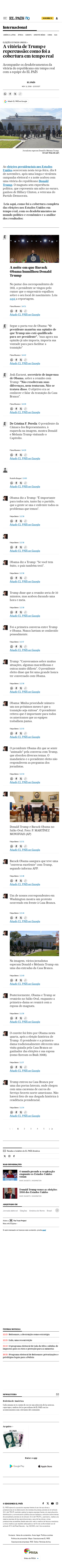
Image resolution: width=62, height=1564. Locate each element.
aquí (44, 1230)
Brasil (49, 1211)
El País (31, 82)
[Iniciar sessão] (57, 18)
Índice (36, 1542)
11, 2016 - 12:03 (31, 86)
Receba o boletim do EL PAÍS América (23, 1151)
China (50, 35)
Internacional (15, 28)
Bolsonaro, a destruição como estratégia (29, 1334)
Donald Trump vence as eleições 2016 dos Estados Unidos (38, 1191)
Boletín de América (13, 1401)
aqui (13, 298)
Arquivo (7, 1427)
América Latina (9, 35)
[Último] (52, 1129)
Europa (29, 35)
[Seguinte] (49, 1129)
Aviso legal (36, 1535)
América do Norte (37, 1211)
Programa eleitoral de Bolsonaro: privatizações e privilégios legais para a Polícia (31, 1356)
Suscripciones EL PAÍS (41, 1538)
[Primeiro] (10, 1129)
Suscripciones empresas (20, 1542)
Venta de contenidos (23, 1535)
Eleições (23, 1211)
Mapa (30, 1538)
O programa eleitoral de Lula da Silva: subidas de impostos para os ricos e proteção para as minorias (30, 1347)
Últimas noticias (11, 1329)
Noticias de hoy (45, 1542)
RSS (31, 1542)
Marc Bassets (24, 1181)
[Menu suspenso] (5, 18)
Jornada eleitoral (10, 1211)
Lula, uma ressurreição (20, 1340)
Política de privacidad (19, 1538)
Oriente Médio (39, 35)
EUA (55, 35)
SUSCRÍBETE (47, 18)
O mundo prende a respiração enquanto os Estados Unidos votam (37, 1174)
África (20, 35)
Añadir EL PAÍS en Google (17, 101)
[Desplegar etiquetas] (57, 1210)
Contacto (12, 1535)
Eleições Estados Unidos (15, 43)
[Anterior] (12, 1129)
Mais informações (9, 1224)
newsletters (9, 1394)
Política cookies (47, 1535)
